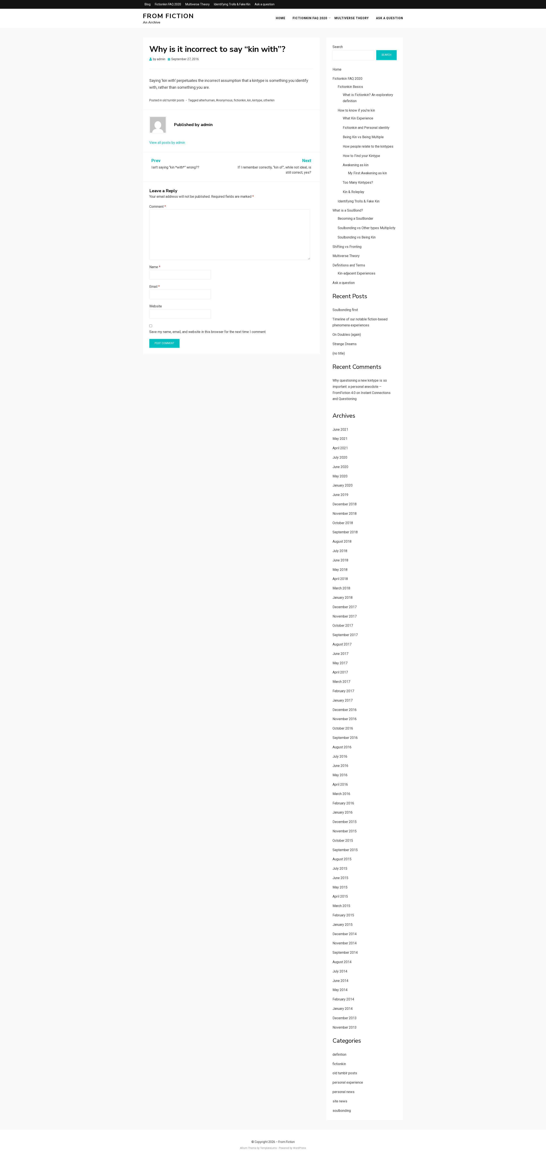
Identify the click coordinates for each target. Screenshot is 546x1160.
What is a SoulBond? (348, 210)
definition (339, 1054)
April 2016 (340, 784)
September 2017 (345, 635)
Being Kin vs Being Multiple (363, 137)
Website (155, 306)
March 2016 (341, 794)
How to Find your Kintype (361, 156)
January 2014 (343, 1009)
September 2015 (345, 850)
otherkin (268, 100)
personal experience (348, 1082)
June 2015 (340, 878)
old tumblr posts (173, 100)
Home (280, 18)
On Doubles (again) (347, 335)
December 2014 (345, 934)
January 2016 (343, 812)
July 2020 (340, 457)
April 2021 (340, 448)
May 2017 (340, 663)
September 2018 (345, 532)
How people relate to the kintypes (368, 146)
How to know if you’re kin (356, 110)
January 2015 (343, 925)
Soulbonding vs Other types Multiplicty (366, 228)
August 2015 (342, 859)
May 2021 (340, 439)
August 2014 (342, 962)
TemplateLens (268, 1148)
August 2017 (342, 644)
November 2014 (345, 943)
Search (338, 47)
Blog (148, 4)
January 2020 (343, 485)
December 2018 (345, 504)
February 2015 (343, 915)
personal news (343, 1092)
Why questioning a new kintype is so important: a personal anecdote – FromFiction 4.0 (360, 386)
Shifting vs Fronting (347, 247)
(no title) (339, 353)
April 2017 (340, 672)
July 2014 (340, 971)
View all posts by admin (167, 143)
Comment (157, 207)
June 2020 (340, 467)
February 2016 (343, 803)
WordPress (299, 1148)
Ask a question (264, 4)
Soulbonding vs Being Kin (357, 237)
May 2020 (340, 476)
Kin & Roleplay (353, 192)
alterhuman (207, 100)
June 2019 (340, 495)
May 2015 (340, 887)
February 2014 (343, 999)
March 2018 (341, 588)
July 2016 (340, 756)
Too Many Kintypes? (358, 182)
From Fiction (168, 16)
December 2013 (345, 1018)
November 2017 (345, 616)
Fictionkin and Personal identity (366, 128)
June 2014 (340, 981)
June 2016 (340, 766)
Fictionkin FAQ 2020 (168, 4)
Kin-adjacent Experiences (356, 273)
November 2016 (345, 719)
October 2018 (343, 523)
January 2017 (343, 700)
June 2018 (340, 560)
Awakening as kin (356, 165)
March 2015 (341, 906)
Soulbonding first (345, 310)
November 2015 (345, 831)
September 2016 (345, 738)
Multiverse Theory (197, 4)
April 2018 (340, 579)
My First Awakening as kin (367, 173)
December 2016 (345, 710)
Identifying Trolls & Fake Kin (232, 4)
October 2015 (343, 841)
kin (249, 100)
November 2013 (345, 1027)
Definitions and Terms (349, 265)
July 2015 (340, 868)
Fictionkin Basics (350, 87)
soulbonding (342, 1111)
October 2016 (343, 728)
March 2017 (341, 682)
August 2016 (342, 747)
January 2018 (343, 598)
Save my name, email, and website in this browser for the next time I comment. (207, 332)
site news (340, 1101)
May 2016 (340, 775)
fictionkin (240, 100)
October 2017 (343, 626)
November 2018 (345, 514)
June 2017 (340, 654)
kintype (257, 100)
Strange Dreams (345, 344)
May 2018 (340, 570)
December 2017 (345, 607)
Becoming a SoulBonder (355, 219)
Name (154, 267)
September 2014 (345, 953)
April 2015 (340, 896)
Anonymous (224, 100)
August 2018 (342, 541)
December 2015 (345, 822)
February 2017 (343, 691)
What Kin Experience (358, 118)
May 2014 (340, 990)
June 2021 (340, 429)
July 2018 (340, 551)
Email (154, 287)
